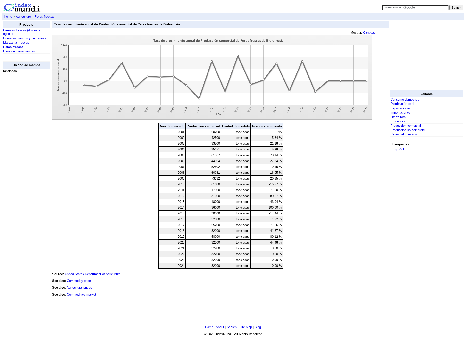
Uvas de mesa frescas (19, 51)
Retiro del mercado (404, 134)
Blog (258, 327)
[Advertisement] (22, 149)
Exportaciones (401, 108)
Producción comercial (406, 125)
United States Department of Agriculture (93, 274)
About (220, 327)
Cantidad (369, 32)
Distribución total (402, 104)
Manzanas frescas (16, 42)
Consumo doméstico (405, 99)
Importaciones (400, 112)
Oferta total (398, 117)
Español (398, 149)
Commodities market (81, 294)
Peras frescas (44, 16)
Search (232, 327)
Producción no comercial (408, 130)
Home (8, 16)
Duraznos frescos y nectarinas (24, 38)
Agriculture (23, 16)
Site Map (245, 327)
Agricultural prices (79, 287)
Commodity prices (79, 281)
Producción (398, 121)
